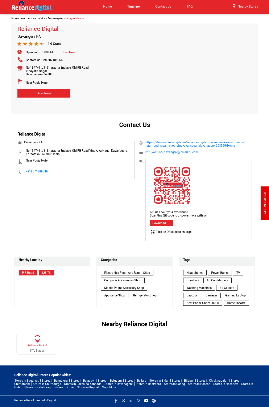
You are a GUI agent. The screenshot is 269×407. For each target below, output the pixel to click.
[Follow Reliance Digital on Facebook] (115, 400)
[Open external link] (265, 218)
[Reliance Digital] (32, 6)
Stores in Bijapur (183, 380)
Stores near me (20, 18)
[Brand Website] (153, 400)
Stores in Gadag (174, 384)
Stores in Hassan (199, 384)
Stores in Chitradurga (47, 384)
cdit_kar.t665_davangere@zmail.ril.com (171, 152)
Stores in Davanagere (118, 384)
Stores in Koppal (88, 387)
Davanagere (55, 18)
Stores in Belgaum (110, 380)
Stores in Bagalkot (26, 380)
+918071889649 (53, 60)
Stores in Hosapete (225, 384)
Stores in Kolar (64, 387)
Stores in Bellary (135, 380)
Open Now (68, 52)
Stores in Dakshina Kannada (83, 384)
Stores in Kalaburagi (37, 387)
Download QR (161, 223)
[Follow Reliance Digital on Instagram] (138, 400)
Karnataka (39, 18)
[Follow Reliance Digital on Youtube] (145, 400)
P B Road (28, 272)
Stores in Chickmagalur (212, 380)
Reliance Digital (37, 345)
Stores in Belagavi (83, 380)
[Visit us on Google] (123, 400)
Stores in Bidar (159, 380)
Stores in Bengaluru (55, 380)
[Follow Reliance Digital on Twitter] (130, 400)
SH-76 (46, 272)
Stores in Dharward (148, 384)
